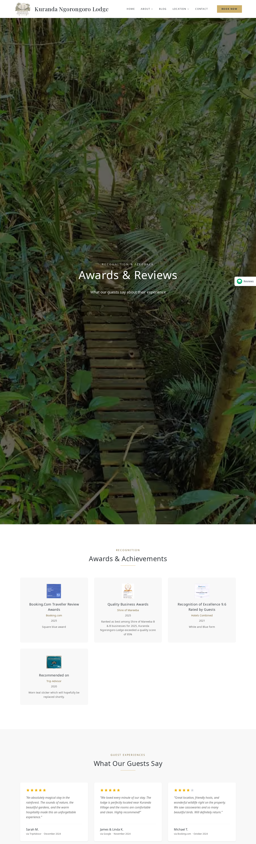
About (145, 8)
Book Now (229, 8)
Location (179, 8)
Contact (201, 8)
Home (131, 8)
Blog (162, 8)
